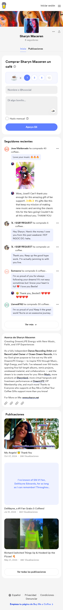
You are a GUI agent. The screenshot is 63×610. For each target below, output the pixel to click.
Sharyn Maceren (31, 36)
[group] (31, 439)
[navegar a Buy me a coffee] (4, 5)
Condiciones (47, 595)
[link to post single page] (31, 438)
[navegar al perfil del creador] (31, 25)
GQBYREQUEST (23, 222)
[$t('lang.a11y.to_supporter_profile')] (12, 164)
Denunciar (31, 598)
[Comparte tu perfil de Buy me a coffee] (59, 31)
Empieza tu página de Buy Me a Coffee (30, 604)
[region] (31, 94)
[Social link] (5, 403)
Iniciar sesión (48, 5)
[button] (59, 6)
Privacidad (30, 595)
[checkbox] (15, 118)
